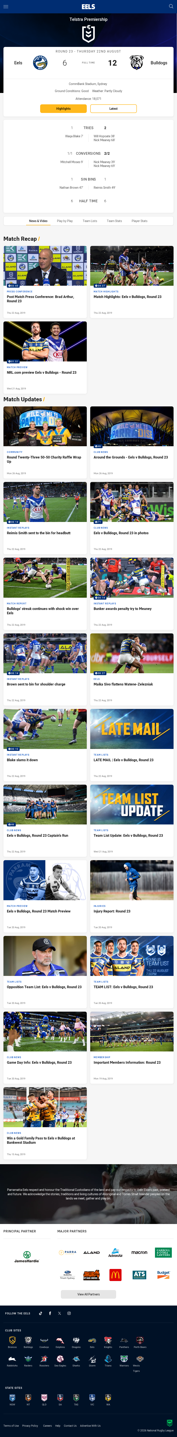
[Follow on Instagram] (69, 1313)
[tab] (38, 220)
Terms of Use (11, 1425)
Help (57, 1425)
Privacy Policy (30, 1425)
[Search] (171, 6)
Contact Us (70, 1425)
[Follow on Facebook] (50, 1313)
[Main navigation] (5, 6)
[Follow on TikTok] (40, 1313)
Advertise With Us (90, 1425)
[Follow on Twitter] (59, 1313)
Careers (47, 1425)
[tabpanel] (88, 696)
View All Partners (88, 1294)
